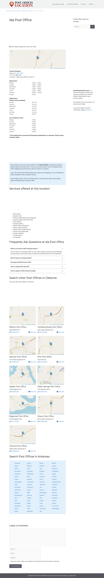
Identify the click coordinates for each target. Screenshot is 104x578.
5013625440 (15, 332)
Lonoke (42, 490)
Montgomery (18, 495)
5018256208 (15, 391)
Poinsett (54, 498)
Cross (41, 474)
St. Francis (55, 506)
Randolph (17, 503)
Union (29, 508)
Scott (41, 503)
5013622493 (43, 391)
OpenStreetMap (58, 68)
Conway (42, 471)
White (16, 511)
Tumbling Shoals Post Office (50, 327)
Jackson (29, 484)
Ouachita (54, 495)
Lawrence (30, 487)
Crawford (17, 474)
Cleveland (17, 471)
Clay (41, 468)
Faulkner (42, 476)
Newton (42, 495)
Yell (41, 511)
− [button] (11, 54)
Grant (41, 479)
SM (75, 575)
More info (33, 332)
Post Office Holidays (72, 4)
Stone (16, 508)
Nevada (29, 495)
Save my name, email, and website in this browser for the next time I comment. (35, 561)
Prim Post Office (45, 357)
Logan (29, 490)
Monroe (54, 492)
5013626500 (43, 332)
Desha (16, 476)
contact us (88, 110)
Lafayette (17, 487)
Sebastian (17, 506)
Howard (42, 482)
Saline (29, 503)
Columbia (30, 471)
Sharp (41, 506)
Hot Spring (30, 482)
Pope (28, 500)
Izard (16, 484)
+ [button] (11, 52)
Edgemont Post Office (18, 416)
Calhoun (42, 466)
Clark (28, 468)
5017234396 (15, 421)
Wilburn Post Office (17, 327)
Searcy (54, 503)
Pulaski (54, 500)
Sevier (29, 506)
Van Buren (43, 508)
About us (83, 4)
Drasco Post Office (46, 416)
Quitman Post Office (18, 357)
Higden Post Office (17, 386)
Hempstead (18, 482)
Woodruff (30, 511)
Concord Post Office (18, 446)
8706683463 (15, 451)
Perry (16, 498)
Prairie (41, 500)
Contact (91, 4)
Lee (41, 487)
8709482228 (43, 362)
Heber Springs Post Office (49, 386)
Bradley (29, 466)
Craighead (55, 471)
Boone (16, 466)
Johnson (54, 484)
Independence (56, 482)
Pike (41, 498)
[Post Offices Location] (21, 4)
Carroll (54, 466)
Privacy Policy (51, 575)
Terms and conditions (62, 575)
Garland (29, 479)
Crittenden (30, 474)
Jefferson (42, 484)
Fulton (16, 479)
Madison (54, 490)
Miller (28, 492)
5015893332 (15, 362)
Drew (28, 476)
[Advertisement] (37, 35)
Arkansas (24, 10)
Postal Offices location (58, 4)
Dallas (54, 474)
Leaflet (52, 68)
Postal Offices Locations (13, 10)
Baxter (41, 463)
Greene (54, 479)
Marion (16, 492)
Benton (54, 463)
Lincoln (54, 487)
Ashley (29, 463)
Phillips (29, 498)
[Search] (92, 27)
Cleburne (30, 10)
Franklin (54, 476)
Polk (15, 500)
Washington (55, 508)
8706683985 (43, 421)
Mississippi (43, 492)
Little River (17, 490)
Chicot (16, 468)
